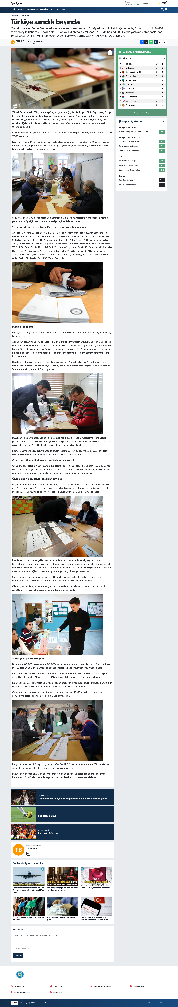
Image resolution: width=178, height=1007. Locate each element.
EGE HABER (32, 10)
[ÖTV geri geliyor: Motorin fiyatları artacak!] (29, 906)
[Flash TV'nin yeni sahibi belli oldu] (96, 876)
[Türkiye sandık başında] (62, 78)
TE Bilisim (31, 848)
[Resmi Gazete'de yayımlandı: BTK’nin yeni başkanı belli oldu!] (96, 906)
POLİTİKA (55, 10)
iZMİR (13, 10)
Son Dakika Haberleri (21, 992)
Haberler (14, 16)
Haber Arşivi (58, 992)
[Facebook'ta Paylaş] (142, 42)
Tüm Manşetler (138, 986)
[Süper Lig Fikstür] (164, 122)
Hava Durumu (19, 986)
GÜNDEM (25, 16)
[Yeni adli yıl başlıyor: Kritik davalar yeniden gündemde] (62, 876)
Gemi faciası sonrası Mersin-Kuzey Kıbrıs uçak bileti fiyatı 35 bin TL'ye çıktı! (28, 890)
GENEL (21, 10)
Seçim (23, 112)
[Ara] (162, 9)
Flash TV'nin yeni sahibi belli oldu (95, 888)
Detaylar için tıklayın (142, 113)
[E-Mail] (28, 854)
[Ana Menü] (165, 9)
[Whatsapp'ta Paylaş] (151, 42)
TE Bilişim (163, 1003)
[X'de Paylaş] (146, 42)
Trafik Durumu (58, 986)
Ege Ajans (16, 3)
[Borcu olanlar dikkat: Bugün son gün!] (62, 906)
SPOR (64, 10)
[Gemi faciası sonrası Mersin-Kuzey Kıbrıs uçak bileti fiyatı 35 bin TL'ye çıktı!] (29, 876)
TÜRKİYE (44, 10)
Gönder (18, 956)
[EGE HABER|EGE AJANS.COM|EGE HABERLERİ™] (20, 974)
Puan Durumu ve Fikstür (102, 986)
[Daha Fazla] (156, 42)
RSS (15, 1003)
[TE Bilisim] (18, 850)
